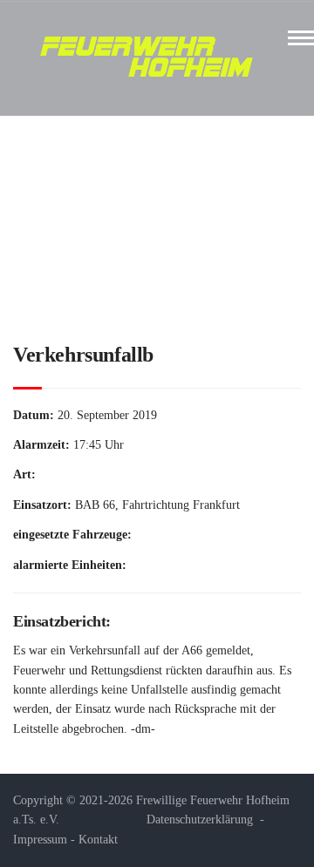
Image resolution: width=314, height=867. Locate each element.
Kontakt (98, 839)
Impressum (40, 839)
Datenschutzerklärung (200, 819)
